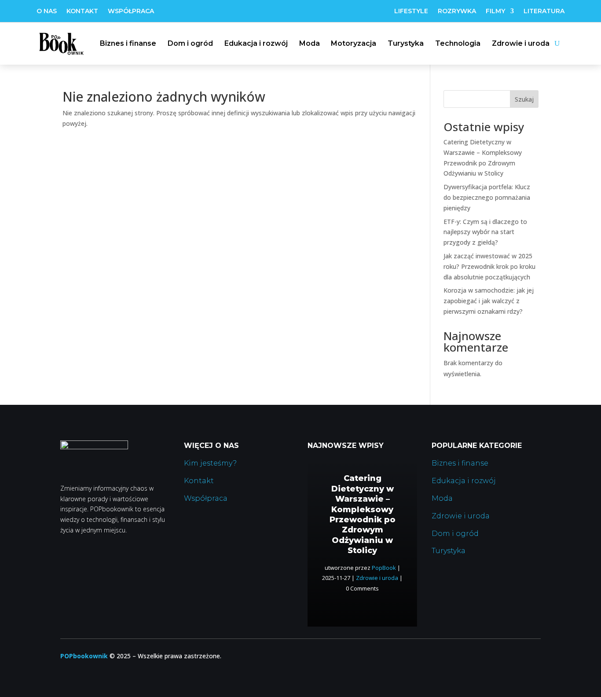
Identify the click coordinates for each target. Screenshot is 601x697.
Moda (309, 43)
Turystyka (406, 43)
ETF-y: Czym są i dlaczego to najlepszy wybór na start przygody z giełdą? (485, 232)
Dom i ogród (190, 43)
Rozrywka (457, 11)
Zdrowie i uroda (521, 43)
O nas (47, 11)
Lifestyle (411, 11)
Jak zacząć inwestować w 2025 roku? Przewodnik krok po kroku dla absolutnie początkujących (489, 266)
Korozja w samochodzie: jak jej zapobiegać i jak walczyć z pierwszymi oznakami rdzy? (488, 300)
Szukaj (524, 99)
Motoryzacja (353, 43)
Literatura (544, 11)
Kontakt (82, 11)
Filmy (495, 11)
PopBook (384, 568)
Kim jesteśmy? (210, 463)
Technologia (457, 43)
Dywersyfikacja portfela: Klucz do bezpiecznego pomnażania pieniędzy (486, 197)
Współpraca (131, 11)
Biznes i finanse (128, 43)
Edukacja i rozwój (256, 43)
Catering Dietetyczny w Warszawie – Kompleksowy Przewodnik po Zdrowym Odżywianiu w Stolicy (363, 514)
